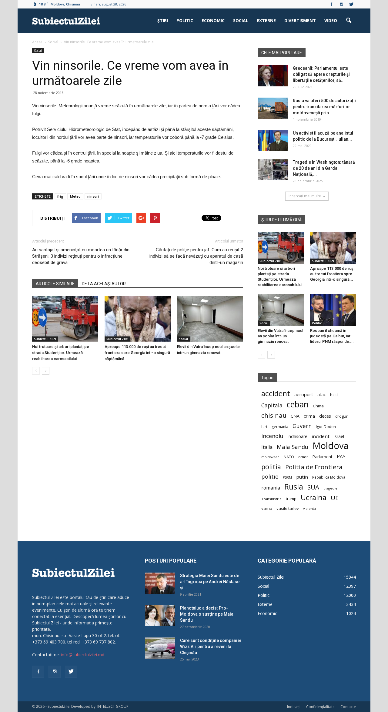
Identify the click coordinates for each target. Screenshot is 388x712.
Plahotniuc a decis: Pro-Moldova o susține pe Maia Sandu (206, 614)
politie (270, 476)
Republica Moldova (328, 477)
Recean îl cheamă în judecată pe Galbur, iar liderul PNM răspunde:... (332, 336)
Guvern (302, 426)
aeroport (303, 394)
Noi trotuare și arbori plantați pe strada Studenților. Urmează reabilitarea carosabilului (60, 352)
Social (240, 20)
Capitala (272, 405)
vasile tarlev (287, 508)
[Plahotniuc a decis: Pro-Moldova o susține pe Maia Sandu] (160, 615)
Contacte (348, 706)
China (318, 406)
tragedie (330, 488)
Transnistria (271, 498)
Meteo (75, 196)
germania (280, 426)
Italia (267, 447)
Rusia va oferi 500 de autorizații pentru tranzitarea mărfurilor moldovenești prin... (324, 106)
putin (302, 477)
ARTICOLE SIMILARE (55, 283)
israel (339, 436)
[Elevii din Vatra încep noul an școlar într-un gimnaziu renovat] (210, 319)
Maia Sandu (292, 446)
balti (334, 394)
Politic (184, 20)
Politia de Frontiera (314, 467)
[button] (348, 20)
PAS (341, 456)
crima (309, 416)
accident (275, 393)
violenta (309, 508)
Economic (213, 20)
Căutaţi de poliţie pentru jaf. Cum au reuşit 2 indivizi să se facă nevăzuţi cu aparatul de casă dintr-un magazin (196, 256)
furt (264, 426)
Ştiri (162, 20)
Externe (266, 20)
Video (330, 20)
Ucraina (313, 497)
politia (271, 466)
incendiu (272, 436)
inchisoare (297, 436)
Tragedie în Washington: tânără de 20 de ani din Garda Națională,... (324, 168)
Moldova (331, 446)
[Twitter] (351, 4)
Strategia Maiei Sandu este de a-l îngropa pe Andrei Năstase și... (209, 581)
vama (266, 508)
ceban (298, 404)
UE (335, 498)
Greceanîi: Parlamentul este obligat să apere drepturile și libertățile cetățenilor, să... (321, 74)
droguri (342, 416)
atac (321, 394)
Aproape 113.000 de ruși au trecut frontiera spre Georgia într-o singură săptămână (137, 352)
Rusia (293, 486)
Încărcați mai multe (305, 196)
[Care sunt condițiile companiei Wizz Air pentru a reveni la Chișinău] (160, 648)
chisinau (273, 415)
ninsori (93, 196)
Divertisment (300, 20)
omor (303, 457)
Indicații (293, 706)
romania (270, 488)
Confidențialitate (320, 706)
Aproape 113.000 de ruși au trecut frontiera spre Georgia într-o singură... (332, 274)
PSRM (287, 477)
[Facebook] (331, 4)
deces (325, 416)
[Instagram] (341, 4)
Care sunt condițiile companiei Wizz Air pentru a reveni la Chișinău (210, 646)
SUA (313, 487)
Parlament (322, 457)
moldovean (270, 457)
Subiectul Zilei (45, 339)
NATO (289, 457)
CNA (295, 416)
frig (60, 196)
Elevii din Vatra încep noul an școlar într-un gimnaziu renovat (280, 336)
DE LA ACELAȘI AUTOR (104, 283)
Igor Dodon (326, 426)
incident (320, 436)
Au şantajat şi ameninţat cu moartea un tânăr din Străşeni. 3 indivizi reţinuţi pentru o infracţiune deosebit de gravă (80, 256)
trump (291, 498)
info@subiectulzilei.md (82, 654)
